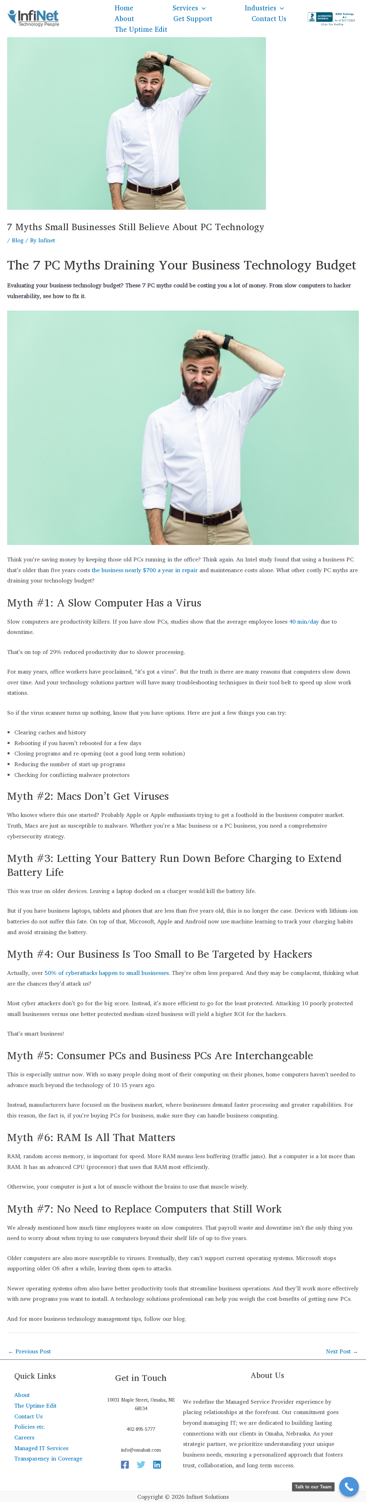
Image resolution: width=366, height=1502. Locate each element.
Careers (24, 1437)
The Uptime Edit (141, 29)
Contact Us (269, 18)
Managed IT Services (41, 1448)
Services (185, 8)
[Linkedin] (157, 1465)
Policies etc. (29, 1426)
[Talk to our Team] (349, 1487)
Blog (18, 240)
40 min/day (304, 621)
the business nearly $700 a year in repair (145, 570)
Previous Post (29, 1351)
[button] (202, 8)
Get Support (192, 18)
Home (124, 8)
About (124, 18)
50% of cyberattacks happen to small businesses (106, 972)
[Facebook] (125, 1465)
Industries (260, 8)
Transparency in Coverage (48, 1458)
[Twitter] (141, 1465)
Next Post (342, 1351)
